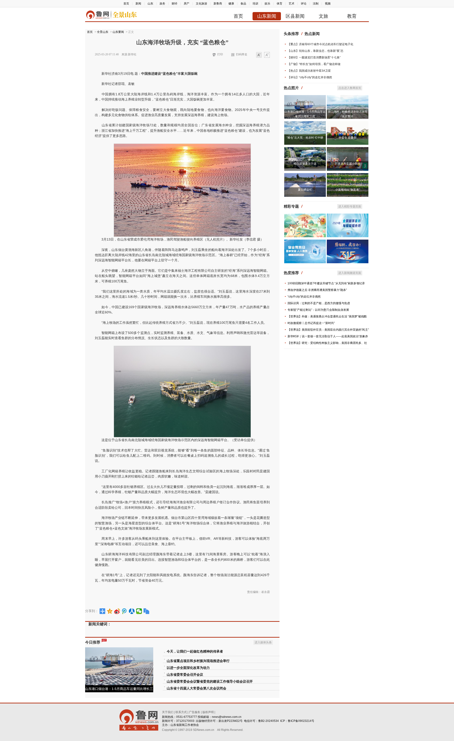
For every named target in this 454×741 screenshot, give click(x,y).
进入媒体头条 (263, 642)
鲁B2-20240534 (268, 721)
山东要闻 (118, 32)
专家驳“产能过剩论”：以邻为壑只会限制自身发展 (318, 309)
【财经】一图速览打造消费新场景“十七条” (314, 57)
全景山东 (102, 32)
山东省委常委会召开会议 (185, 674)
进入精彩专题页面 (349, 206)
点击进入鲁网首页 (349, 88)
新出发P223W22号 (230, 721)
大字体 (267, 55)
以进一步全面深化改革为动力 (188, 668)
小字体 (259, 55)
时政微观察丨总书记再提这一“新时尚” (311, 323)
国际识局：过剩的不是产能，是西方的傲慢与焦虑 (319, 303)
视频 (328, 3)
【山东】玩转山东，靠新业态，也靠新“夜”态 (315, 51)
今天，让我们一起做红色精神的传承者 (195, 651)
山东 (150, 3)
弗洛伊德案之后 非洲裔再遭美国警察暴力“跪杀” (317, 290)
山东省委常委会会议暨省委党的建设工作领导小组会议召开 (210, 681)
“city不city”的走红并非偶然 (304, 296)
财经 (174, 3)
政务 (162, 3)
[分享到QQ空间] (110, 611)
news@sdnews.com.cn (226, 717)
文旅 (323, 16)
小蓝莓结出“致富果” (347, 189)
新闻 (138, 3)
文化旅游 (201, 3)
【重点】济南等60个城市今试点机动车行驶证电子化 (320, 44)
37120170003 (185, 721)
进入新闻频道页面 (349, 273)
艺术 (291, 3)
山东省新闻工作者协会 (184, 725)
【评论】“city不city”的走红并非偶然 (310, 77)
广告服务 (194, 712)
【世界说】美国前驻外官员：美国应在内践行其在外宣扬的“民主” (328, 329)
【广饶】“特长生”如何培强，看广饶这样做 (314, 64)
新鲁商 (218, 3)
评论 (303, 3)
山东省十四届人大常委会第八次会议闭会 (196, 688)
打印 (220, 54)
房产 (186, 3)
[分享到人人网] (132, 611)
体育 (279, 3)
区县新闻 (295, 16)
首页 (126, 3)
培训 (255, 3)
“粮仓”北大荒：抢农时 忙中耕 (305, 137)
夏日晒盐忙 (305, 189)
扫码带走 (241, 54)
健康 (231, 3)
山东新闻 (266, 16)
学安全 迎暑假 (347, 137)
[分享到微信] (139, 611)
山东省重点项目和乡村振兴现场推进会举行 (198, 661)
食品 (243, 3)
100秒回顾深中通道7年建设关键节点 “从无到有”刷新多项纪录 (326, 283)
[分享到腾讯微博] (124, 611)
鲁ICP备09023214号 (301, 721)
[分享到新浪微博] (117, 611)
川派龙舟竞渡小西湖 (347, 163)
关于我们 (167, 712)
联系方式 (181, 712)
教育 (352, 16)
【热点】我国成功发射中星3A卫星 (309, 70)
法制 (316, 3)
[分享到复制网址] (146, 611)
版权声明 (208, 712)
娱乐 (267, 3)
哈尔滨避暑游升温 (305, 163)
